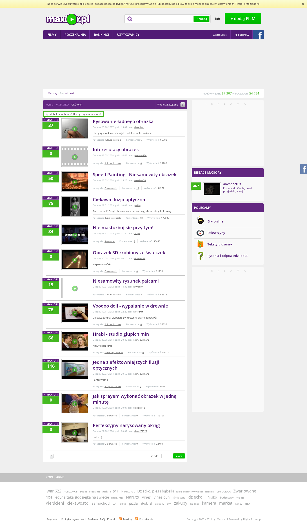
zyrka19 (138, 286)
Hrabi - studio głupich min (121, 334)
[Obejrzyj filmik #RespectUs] (212, 189)
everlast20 (140, 180)
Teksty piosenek (219, 244)
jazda (133, 503)
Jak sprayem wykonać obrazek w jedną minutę (135, 399)
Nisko (212, 497)
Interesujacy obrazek (116, 149)
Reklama (93, 519)
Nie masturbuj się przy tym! (123, 228)
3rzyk (137, 233)
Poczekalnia (146, 519)
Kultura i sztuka (113, 139)
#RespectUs (232, 184)
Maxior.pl (68, 19)
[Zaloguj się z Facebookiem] (258, 34)
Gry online (215, 221)
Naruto (132, 497)
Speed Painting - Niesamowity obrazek (134, 174)
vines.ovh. (162, 497)
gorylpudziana (141, 339)
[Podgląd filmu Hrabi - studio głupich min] (74, 341)
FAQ (102, 519)
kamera (209, 503)
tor (115, 503)
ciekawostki (78, 503)
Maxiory (128, 519)
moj (248, 503)
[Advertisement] (153, 63)
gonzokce (71, 491)
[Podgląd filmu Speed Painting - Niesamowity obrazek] (74, 181)
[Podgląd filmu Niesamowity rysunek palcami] (62, 288)
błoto (123, 504)
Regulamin (53, 519)
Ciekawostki (111, 188)
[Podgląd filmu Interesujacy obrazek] (74, 156)
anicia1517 (110, 491)
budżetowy (227, 497)
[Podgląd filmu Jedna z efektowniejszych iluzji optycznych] (74, 369)
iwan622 (53, 491)
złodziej (146, 503)
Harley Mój (117, 497)
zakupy (180, 503)
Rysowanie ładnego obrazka (123, 121)
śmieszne (179, 497)
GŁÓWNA (76, 104)
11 (137, 188)
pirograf (138, 311)
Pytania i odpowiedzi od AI (227, 256)
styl (169, 504)
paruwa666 (140, 155)
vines (146, 497)
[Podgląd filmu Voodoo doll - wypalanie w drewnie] (74, 313)
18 (141, 217)
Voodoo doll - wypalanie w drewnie (130, 306)
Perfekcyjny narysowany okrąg (126, 425)
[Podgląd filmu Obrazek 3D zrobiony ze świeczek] (74, 260)
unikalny (159, 503)
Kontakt (111, 519)
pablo (137, 205)
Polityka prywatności (73, 519)
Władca (240, 497)
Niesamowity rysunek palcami (126, 281)
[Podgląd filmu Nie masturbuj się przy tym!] (74, 235)
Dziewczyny (216, 233)
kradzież (194, 503)
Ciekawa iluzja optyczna (119, 199)
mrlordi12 (139, 407)
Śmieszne (110, 241)
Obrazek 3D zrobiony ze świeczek (129, 253)
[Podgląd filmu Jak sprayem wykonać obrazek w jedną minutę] (74, 403)
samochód (101, 503)
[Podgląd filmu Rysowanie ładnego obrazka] (74, 128)
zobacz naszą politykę (108, 4)
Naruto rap (128, 491)
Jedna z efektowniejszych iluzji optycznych (126, 365)
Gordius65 (139, 258)
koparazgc (94, 491)
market (225, 503)
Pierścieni (55, 503)
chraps (83, 491)
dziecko (195, 497)
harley (238, 503)
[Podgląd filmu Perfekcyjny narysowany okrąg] (74, 432)
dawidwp (139, 127)
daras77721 (140, 431)
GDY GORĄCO (224, 491)
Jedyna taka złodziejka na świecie (81, 497)
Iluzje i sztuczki (113, 217)
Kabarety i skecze (114, 352)
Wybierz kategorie (168, 104)
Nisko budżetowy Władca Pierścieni (195, 491)
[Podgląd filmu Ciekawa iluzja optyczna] (74, 206)
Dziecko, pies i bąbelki (155, 491)
